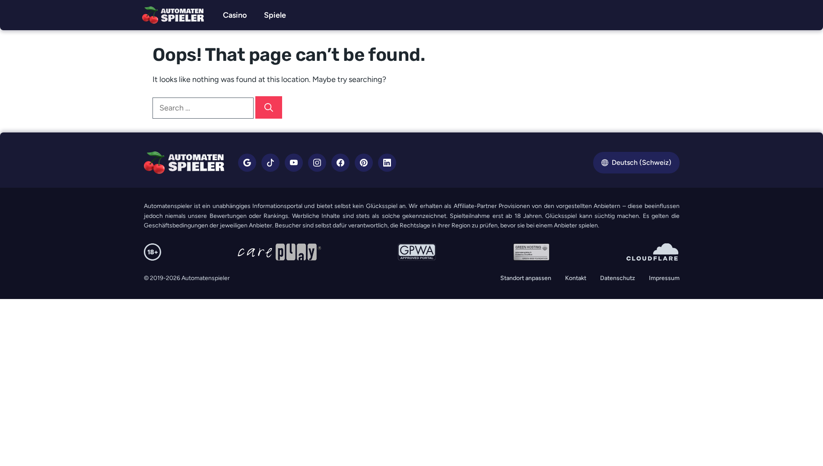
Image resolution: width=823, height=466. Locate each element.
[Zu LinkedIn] (387, 163)
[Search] (268, 107)
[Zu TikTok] (270, 163)
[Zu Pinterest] (364, 163)
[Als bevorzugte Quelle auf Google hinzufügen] (247, 163)
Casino (235, 15)
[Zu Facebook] (340, 163)
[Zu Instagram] (317, 163)
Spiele (275, 15)
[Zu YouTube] (294, 163)
